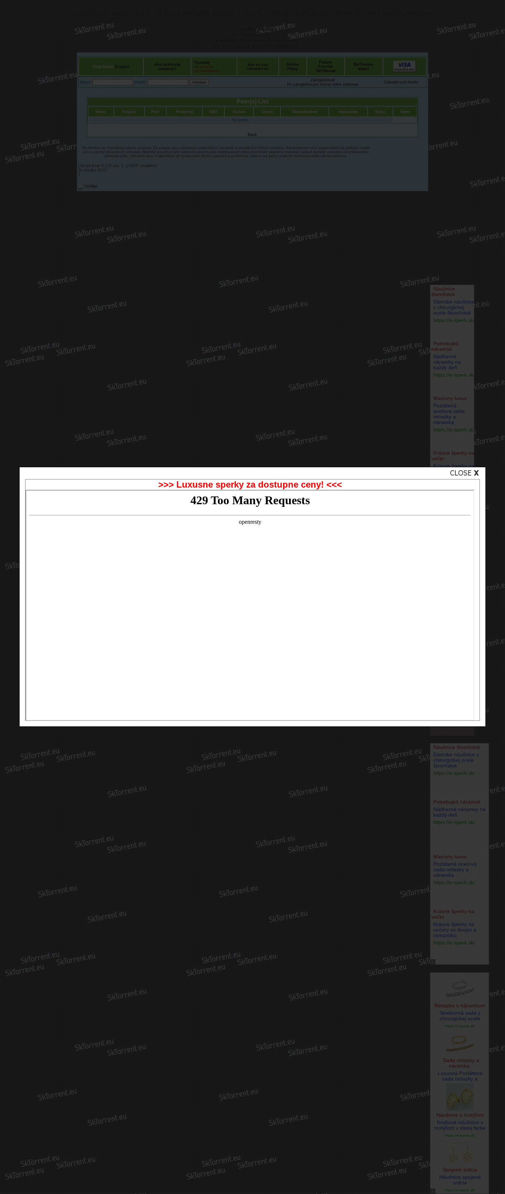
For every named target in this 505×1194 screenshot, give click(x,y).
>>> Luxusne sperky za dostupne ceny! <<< (250, 484)
